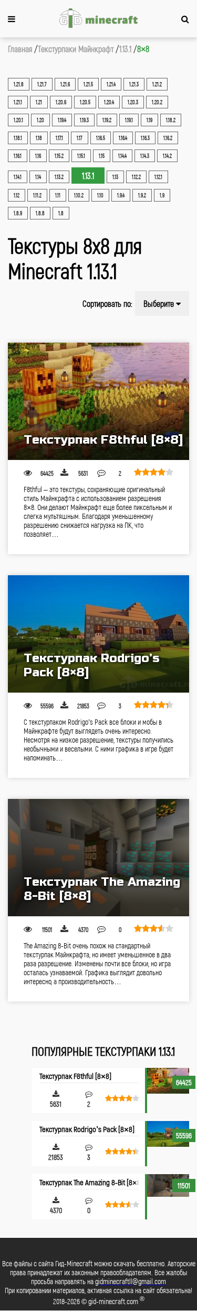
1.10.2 (79, 195)
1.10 (100, 195)
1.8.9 (18, 213)
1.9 (162, 195)
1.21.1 (18, 102)
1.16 (38, 156)
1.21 (39, 102)
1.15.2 (59, 156)
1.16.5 (100, 138)
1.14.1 (18, 177)
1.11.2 (37, 195)
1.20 (40, 120)
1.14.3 (144, 156)
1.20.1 (18, 120)
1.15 (102, 156)
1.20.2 (157, 102)
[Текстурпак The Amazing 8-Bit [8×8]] (98, 857)
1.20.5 (85, 102)
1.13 (115, 177)
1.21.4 (111, 84)
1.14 (38, 177)
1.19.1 (129, 120)
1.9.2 (142, 195)
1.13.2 (59, 177)
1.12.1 (158, 177)
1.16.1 (18, 156)
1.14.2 (167, 156)
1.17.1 (59, 138)
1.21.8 (19, 84)
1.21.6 (65, 84)
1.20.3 (133, 102)
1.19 (149, 120)
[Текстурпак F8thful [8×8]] (98, 401)
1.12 (16, 195)
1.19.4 (62, 120)
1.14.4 (122, 156)
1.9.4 (121, 195)
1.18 (39, 138)
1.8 (61, 213)
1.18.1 (18, 138)
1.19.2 (106, 120)
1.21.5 (88, 84)
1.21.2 (157, 84)
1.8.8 (40, 213)
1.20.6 (61, 102)
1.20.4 (109, 102)
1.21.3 (134, 84)
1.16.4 (123, 138)
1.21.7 (42, 84)
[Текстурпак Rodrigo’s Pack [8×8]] (98, 634)
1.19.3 (84, 120)
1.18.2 (170, 120)
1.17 (79, 138)
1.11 (57, 195)
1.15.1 (81, 156)
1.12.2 (136, 177)
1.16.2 (167, 138)
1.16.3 (145, 138)
